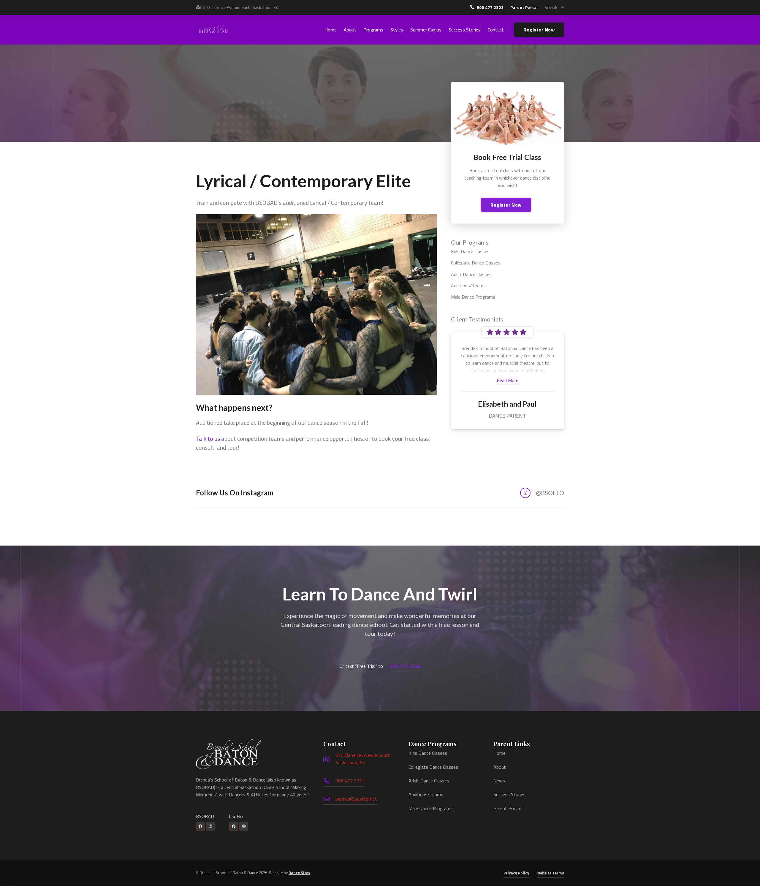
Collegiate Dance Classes (476, 262)
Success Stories (509, 794)
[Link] (475, 493)
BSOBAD (205, 816)
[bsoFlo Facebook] (233, 826)
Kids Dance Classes (470, 251)
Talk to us (208, 438)
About (499, 767)
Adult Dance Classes (471, 274)
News (499, 780)
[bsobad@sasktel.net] (329, 799)
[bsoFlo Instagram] (243, 826)
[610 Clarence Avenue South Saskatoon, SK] (329, 759)
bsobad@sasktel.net (356, 798)
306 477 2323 (350, 780)
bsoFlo (236, 816)
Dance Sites (299, 873)
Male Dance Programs (473, 296)
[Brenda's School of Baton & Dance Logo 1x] (228, 754)
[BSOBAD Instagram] (210, 826)
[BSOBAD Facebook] (200, 826)
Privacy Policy (516, 873)
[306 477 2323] (329, 781)
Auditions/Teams (468, 285)
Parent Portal (507, 808)
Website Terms (550, 873)
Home (499, 753)
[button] (554, 7)
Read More (507, 380)
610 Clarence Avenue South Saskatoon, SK (362, 759)
